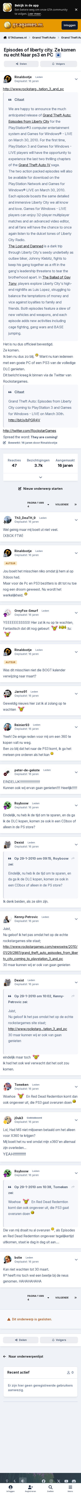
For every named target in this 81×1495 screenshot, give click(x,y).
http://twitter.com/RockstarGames (29, 431)
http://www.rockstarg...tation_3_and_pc (33, 89)
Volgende (62, 504)
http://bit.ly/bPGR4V (24, 420)
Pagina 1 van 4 (35, 504)
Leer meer (7, 9)
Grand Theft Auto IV (34, 165)
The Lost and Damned (25, 246)
